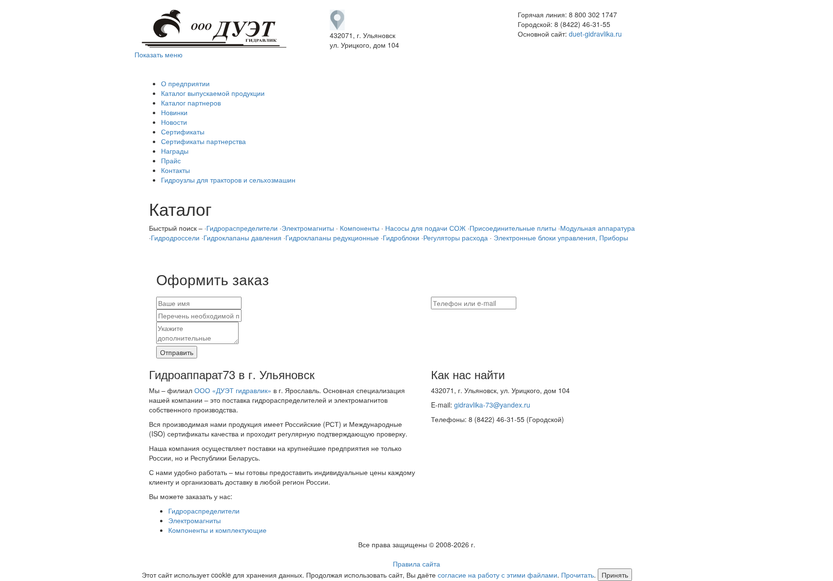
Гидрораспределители (242, 228)
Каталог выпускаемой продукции (213, 93)
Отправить (176, 352)
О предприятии (185, 83)
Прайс (171, 160)
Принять (615, 575)
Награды (174, 151)
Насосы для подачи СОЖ (424, 228)
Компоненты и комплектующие (217, 530)
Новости (174, 122)
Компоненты (358, 228)
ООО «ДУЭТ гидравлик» (232, 390)
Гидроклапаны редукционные (332, 237)
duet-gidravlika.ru (595, 34)
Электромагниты (308, 228)
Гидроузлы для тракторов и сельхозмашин (228, 180)
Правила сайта (416, 563)
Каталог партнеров (191, 102)
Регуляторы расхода (455, 237)
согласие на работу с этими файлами (497, 575)
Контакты (175, 170)
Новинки (174, 112)
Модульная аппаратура (597, 228)
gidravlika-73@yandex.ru (492, 404)
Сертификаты (182, 131)
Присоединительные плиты (513, 228)
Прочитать (577, 575)
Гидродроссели (175, 237)
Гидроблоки (401, 237)
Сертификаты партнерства (203, 141)
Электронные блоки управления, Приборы (560, 237)
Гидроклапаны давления (242, 237)
